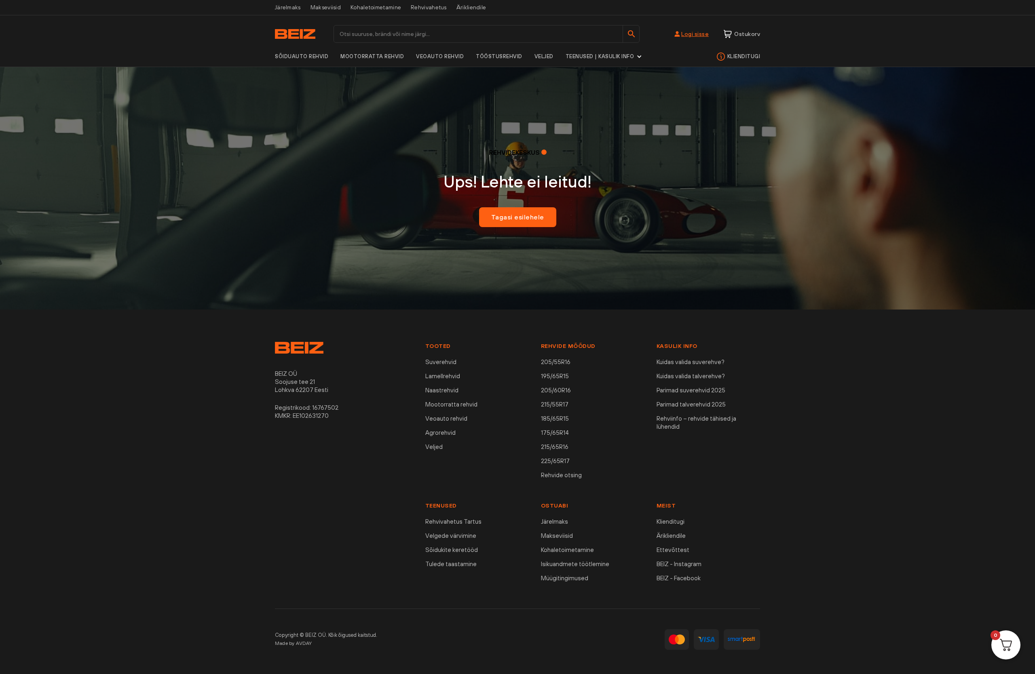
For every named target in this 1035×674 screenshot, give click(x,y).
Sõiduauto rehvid (301, 56)
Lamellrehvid (442, 376)
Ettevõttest (673, 549)
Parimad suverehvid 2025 (691, 390)
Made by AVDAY (293, 643)
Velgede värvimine (450, 535)
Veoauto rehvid (440, 56)
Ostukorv (747, 34)
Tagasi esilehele (517, 217)
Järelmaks (288, 7)
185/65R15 (555, 418)
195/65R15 (555, 376)
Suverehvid (440, 361)
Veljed (543, 56)
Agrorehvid (440, 432)
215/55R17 (554, 404)
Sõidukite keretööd (451, 549)
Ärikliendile (471, 7)
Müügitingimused (564, 578)
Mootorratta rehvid (372, 56)
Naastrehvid (441, 390)
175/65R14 (555, 432)
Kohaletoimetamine (376, 7)
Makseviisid (325, 7)
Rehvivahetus (429, 7)
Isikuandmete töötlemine (575, 563)
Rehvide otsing (561, 475)
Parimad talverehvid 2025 (691, 404)
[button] (604, 57)
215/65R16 (554, 446)
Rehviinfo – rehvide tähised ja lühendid (696, 422)
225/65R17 (555, 460)
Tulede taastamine (451, 563)
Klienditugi (743, 56)
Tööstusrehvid (499, 56)
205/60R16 (556, 390)
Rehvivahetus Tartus (453, 521)
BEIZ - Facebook (679, 578)
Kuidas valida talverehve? (691, 376)
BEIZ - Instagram (679, 563)
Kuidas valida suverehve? (690, 361)
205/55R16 (555, 361)
